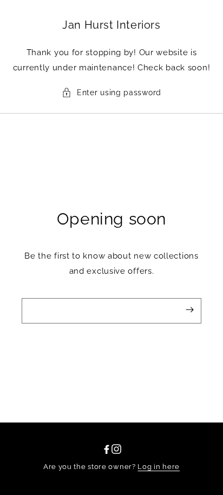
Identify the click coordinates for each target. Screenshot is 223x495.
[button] (111, 92)
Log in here (158, 467)
